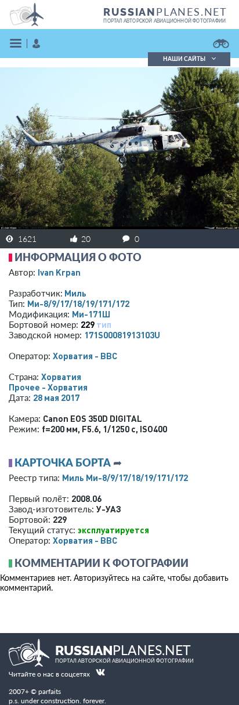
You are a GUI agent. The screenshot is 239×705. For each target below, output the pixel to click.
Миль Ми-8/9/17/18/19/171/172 (125, 477)
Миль (75, 293)
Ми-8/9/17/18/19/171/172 (78, 303)
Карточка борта (63, 462)
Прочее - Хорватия (48, 387)
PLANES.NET (165, 11)
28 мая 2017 (56, 397)
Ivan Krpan (59, 272)
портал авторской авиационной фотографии (164, 21)
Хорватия (61, 376)
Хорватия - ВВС (85, 355)
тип (103, 324)
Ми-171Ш (91, 314)
